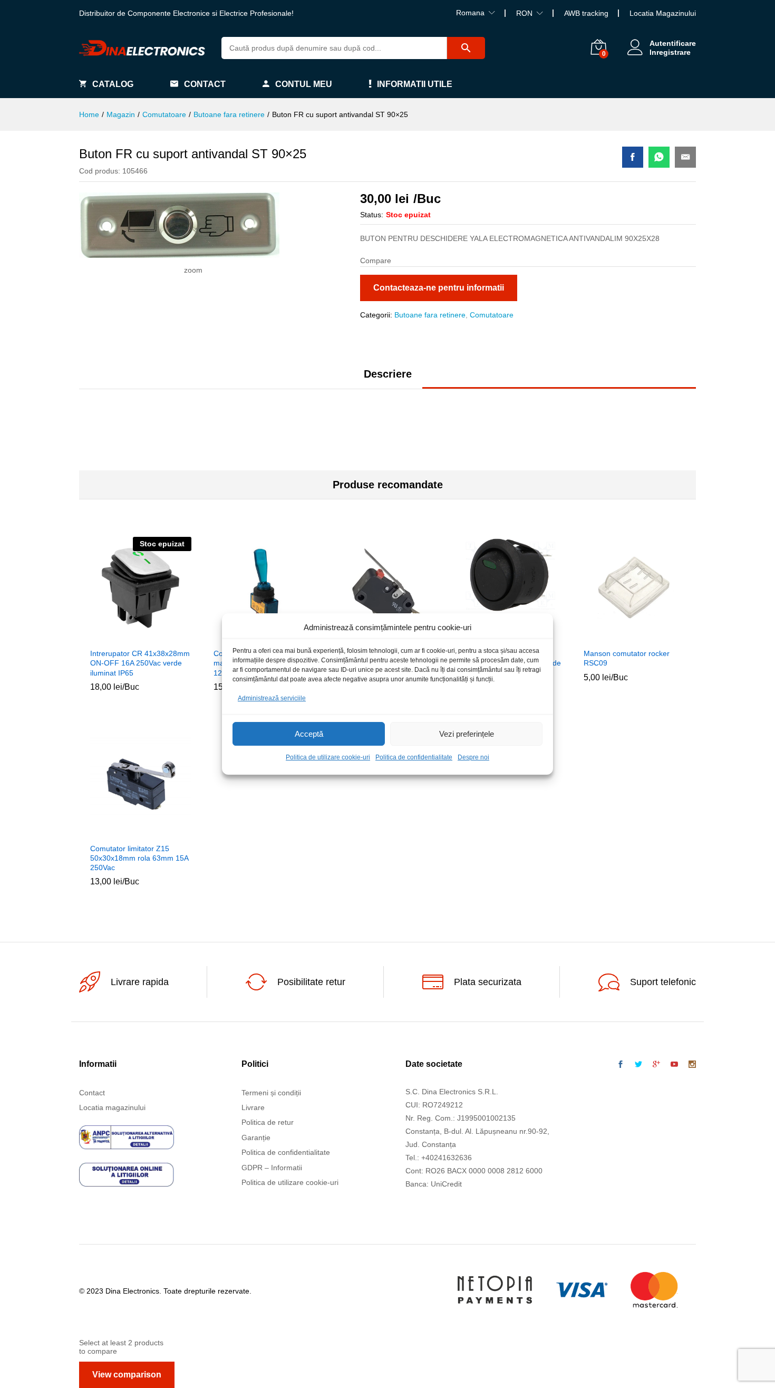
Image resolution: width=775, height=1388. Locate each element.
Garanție (255, 1137)
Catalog (112, 84)
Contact (205, 84)
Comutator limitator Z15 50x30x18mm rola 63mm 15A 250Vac (139, 858)
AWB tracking (586, 13)
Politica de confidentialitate (413, 758)
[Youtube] (674, 1065)
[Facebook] (620, 1065)
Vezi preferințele (466, 733)
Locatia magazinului (112, 1107)
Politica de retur (267, 1122)
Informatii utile (414, 84)
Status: (371, 214)
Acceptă (309, 733)
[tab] (387, 379)
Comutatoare (492, 315)
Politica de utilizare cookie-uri (328, 758)
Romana (470, 12)
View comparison (126, 1374)
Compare (165, 636)
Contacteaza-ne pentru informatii (438, 287)
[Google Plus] (656, 1065)
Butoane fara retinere (430, 315)
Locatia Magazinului (662, 13)
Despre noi (473, 758)
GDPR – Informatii (271, 1167)
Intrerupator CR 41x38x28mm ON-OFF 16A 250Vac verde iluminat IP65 (140, 663)
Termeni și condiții (271, 1092)
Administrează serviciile (272, 698)
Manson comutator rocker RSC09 (627, 658)
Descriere (388, 374)
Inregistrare (670, 52)
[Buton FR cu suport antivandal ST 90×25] (632, 157)
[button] (610, 636)
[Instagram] (692, 1065)
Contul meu (303, 84)
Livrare (253, 1107)
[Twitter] (638, 1065)
